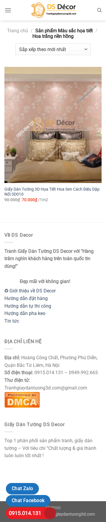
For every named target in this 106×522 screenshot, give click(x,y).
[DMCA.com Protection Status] (22, 399)
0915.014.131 (25, 513)
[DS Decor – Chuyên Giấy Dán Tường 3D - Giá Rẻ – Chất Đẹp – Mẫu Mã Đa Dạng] (53, 10)
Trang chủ (17, 30)
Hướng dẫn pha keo (24, 313)
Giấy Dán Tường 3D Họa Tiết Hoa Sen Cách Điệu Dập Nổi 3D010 (52, 192)
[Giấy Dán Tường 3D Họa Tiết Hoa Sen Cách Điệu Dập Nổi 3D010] (53, 125)
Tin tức (11, 321)
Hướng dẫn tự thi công (27, 306)
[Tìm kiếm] (99, 10)
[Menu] (7, 10)
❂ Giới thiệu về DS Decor (30, 291)
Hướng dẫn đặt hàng (26, 298)
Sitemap (53, 507)
